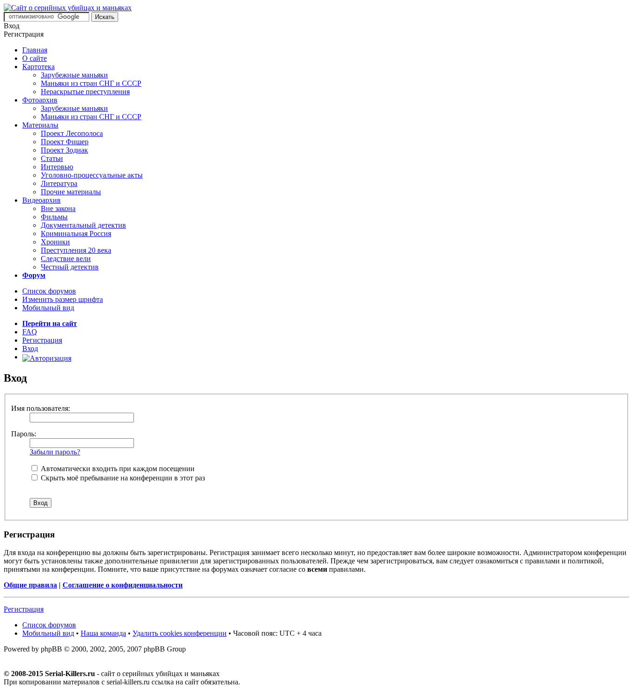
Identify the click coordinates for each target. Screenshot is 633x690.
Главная (34, 50)
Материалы (40, 125)
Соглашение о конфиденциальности (123, 585)
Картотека (38, 66)
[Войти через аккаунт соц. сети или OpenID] (46, 357)
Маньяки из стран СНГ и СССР (91, 83)
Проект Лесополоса (72, 133)
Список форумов (49, 291)
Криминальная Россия (76, 233)
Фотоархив (39, 100)
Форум (33, 275)
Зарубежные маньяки (74, 75)
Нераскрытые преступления (85, 92)
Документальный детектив (83, 225)
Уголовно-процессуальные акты (92, 175)
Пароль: (23, 434)
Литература (59, 183)
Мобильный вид (48, 308)
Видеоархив (41, 200)
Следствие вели (66, 258)
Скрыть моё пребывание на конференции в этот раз (122, 478)
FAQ (29, 332)
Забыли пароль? (55, 452)
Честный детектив (70, 267)
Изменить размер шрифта (62, 299)
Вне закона (58, 208)
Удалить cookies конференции (180, 633)
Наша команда (103, 633)
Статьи (52, 158)
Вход (30, 348)
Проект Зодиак (64, 150)
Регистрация (42, 340)
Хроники (55, 242)
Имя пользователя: (40, 408)
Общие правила (30, 585)
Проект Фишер (65, 142)
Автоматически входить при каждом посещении (117, 469)
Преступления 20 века (76, 250)
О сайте (34, 58)
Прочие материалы (71, 192)
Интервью (57, 167)
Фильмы (54, 217)
